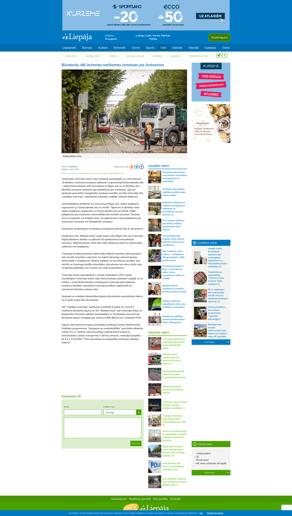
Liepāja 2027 (92, 56)
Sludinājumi (219, 37)
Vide (163, 47)
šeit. (201, 513)
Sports (150, 47)
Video (226, 47)
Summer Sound (135, 56)
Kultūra (103, 47)
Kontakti (175, 498)
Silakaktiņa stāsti (199, 56)
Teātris (113, 56)
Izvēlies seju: (109, 407)
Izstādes (157, 56)
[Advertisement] (103, 368)
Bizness (87, 47)
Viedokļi (193, 47)
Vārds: (67, 407)
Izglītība (175, 56)
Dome (136, 47)
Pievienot (136, 443)
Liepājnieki (69, 47)
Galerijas (210, 47)
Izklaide (177, 47)
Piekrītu (210, 513)
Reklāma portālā (140, 498)
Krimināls (120, 47)
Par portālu (160, 498)
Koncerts (71, 56)
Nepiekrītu (218, 513)
